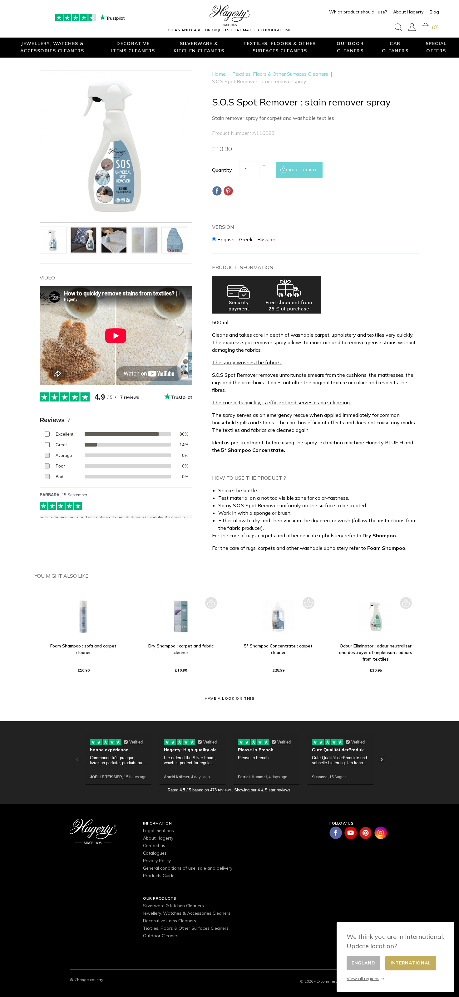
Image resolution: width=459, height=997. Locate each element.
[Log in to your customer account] (412, 27)
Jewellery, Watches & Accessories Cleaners (52, 47)
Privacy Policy (157, 860)
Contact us (154, 845)
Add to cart (303, 169)
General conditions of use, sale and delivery (187, 868)
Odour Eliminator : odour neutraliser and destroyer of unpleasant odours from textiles (375, 652)
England (363, 963)
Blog (434, 12)
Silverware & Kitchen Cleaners (199, 47)
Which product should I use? (358, 12)
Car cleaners (395, 47)
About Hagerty (408, 12)
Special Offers (436, 47)
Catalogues (155, 853)
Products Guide (159, 875)
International (411, 963)
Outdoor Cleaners (350, 47)
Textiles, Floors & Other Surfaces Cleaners (279, 47)
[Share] (217, 191)
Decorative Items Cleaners (133, 47)
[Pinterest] (228, 191)
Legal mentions (158, 830)
